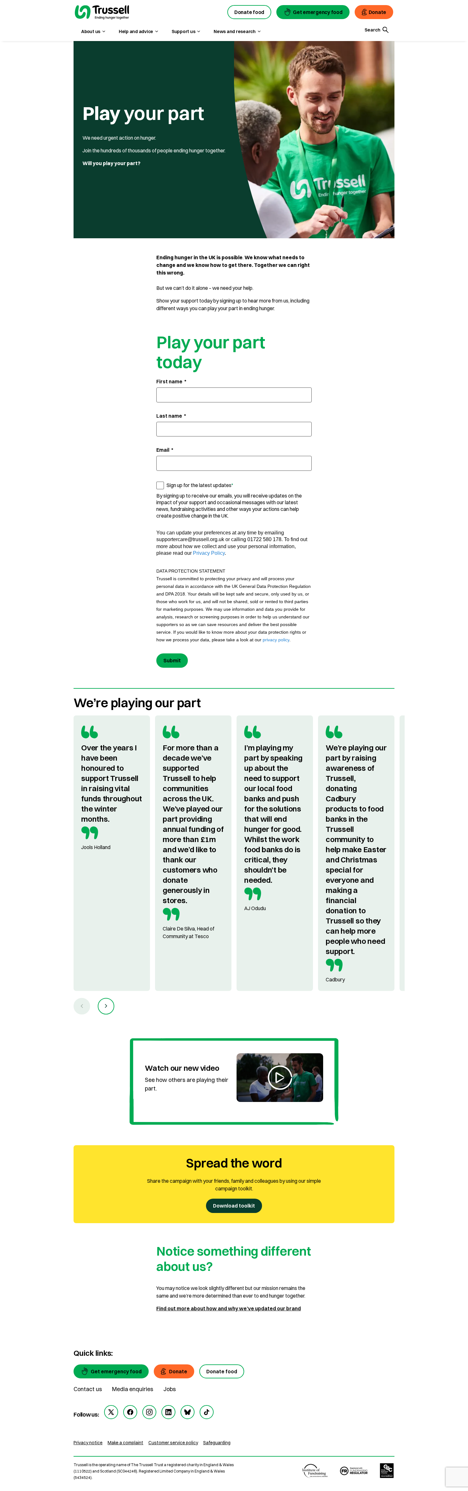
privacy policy (276, 639)
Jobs (169, 1389)
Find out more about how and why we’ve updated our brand (228, 1308)
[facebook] (130, 1412)
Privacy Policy (209, 553)
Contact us (88, 1389)
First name (171, 381)
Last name (171, 416)
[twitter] (111, 1412)
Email (164, 450)
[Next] (106, 1006)
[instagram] (149, 1412)
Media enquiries (132, 1389)
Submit (172, 660)
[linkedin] (168, 1412)
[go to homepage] (102, 13)
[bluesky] (188, 1412)
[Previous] (82, 1006)
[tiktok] (207, 1412)
